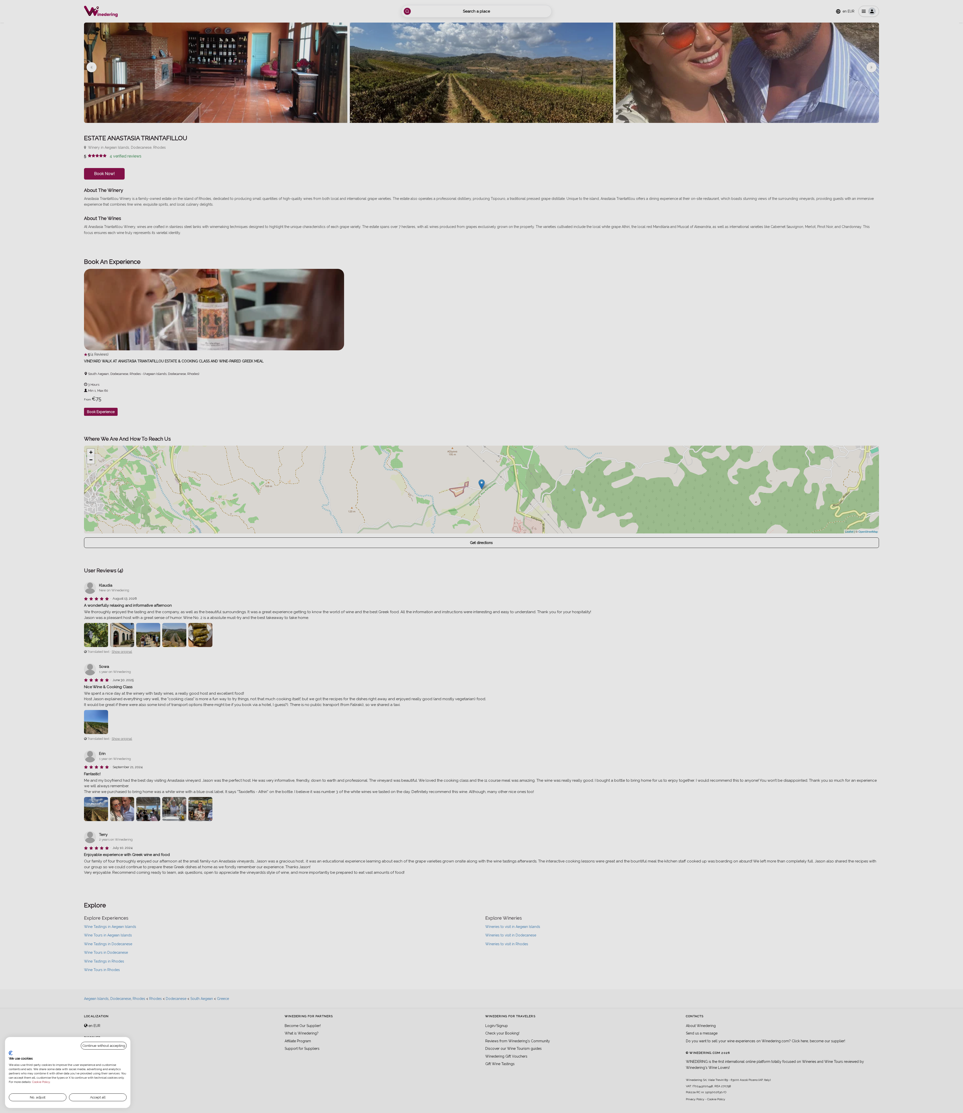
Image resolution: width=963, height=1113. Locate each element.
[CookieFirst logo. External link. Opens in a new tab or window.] (11, 1053)
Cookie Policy (41, 1082)
